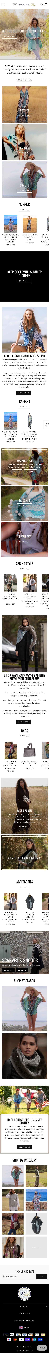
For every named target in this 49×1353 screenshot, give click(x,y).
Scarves (8, 970)
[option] (24, 34)
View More (24, 1147)
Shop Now (9, 36)
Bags (17, 472)
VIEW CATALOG (24, 79)
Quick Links (24, 1313)
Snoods (22, 970)
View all (24, 209)
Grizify (30, 1351)
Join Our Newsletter (24, 1321)
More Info (24, 1306)
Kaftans (30, 472)
